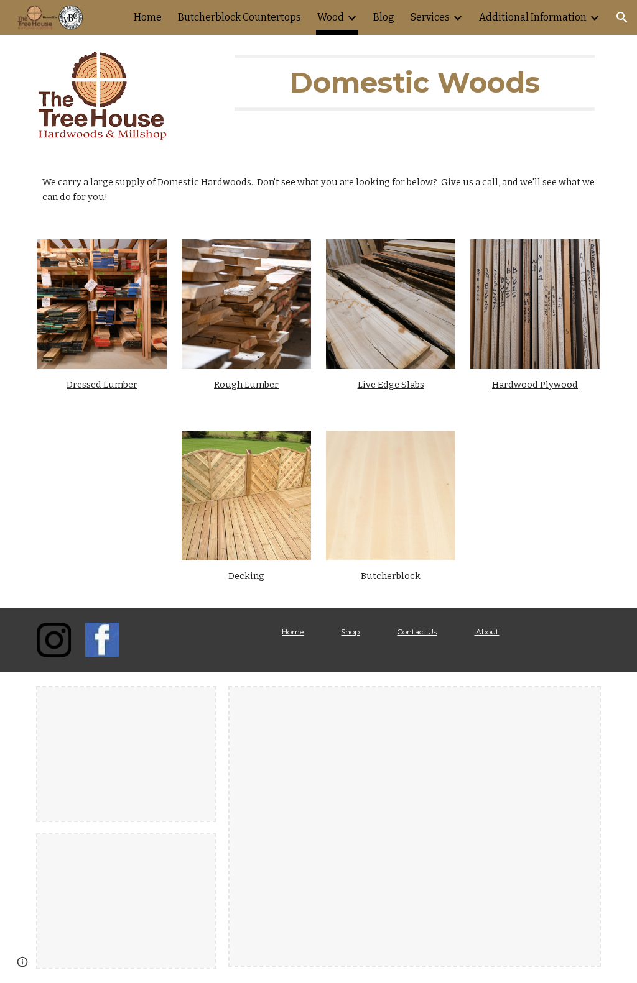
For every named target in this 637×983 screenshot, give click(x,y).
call (490, 182)
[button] (622, 17)
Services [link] (430, 17)
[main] (415, 83)
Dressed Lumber (102, 384)
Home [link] (148, 17)
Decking (246, 576)
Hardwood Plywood (535, 384)
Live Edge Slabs (391, 384)
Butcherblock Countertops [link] (239, 17)
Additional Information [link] (533, 17)
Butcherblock (391, 576)
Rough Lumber (246, 384)
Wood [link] (330, 17)
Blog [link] (383, 17)
